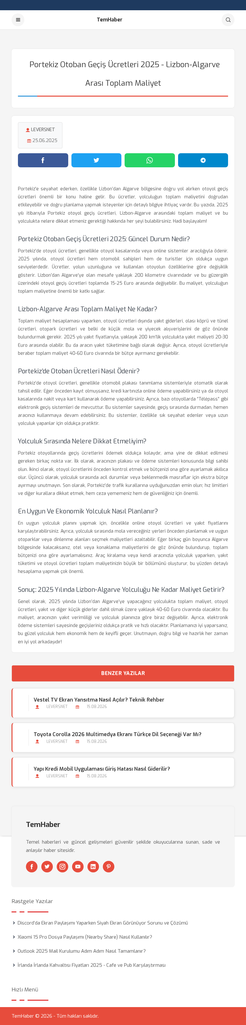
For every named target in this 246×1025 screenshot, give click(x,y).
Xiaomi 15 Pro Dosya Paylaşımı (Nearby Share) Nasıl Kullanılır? (85, 937)
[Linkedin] (93, 866)
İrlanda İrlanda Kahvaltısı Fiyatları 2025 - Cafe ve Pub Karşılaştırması (92, 965)
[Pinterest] (108, 866)
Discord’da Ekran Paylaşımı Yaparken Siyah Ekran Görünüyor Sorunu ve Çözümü (103, 923)
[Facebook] (31, 866)
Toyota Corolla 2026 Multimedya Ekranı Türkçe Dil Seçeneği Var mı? (117, 734)
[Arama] (228, 19)
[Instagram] (62, 866)
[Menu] (18, 19)
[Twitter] (47, 866)
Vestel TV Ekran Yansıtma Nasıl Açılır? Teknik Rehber (99, 699)
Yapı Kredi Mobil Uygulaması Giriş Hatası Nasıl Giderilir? (102, 769)
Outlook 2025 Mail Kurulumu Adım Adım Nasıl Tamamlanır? (82, 951)
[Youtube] (78, 866)
